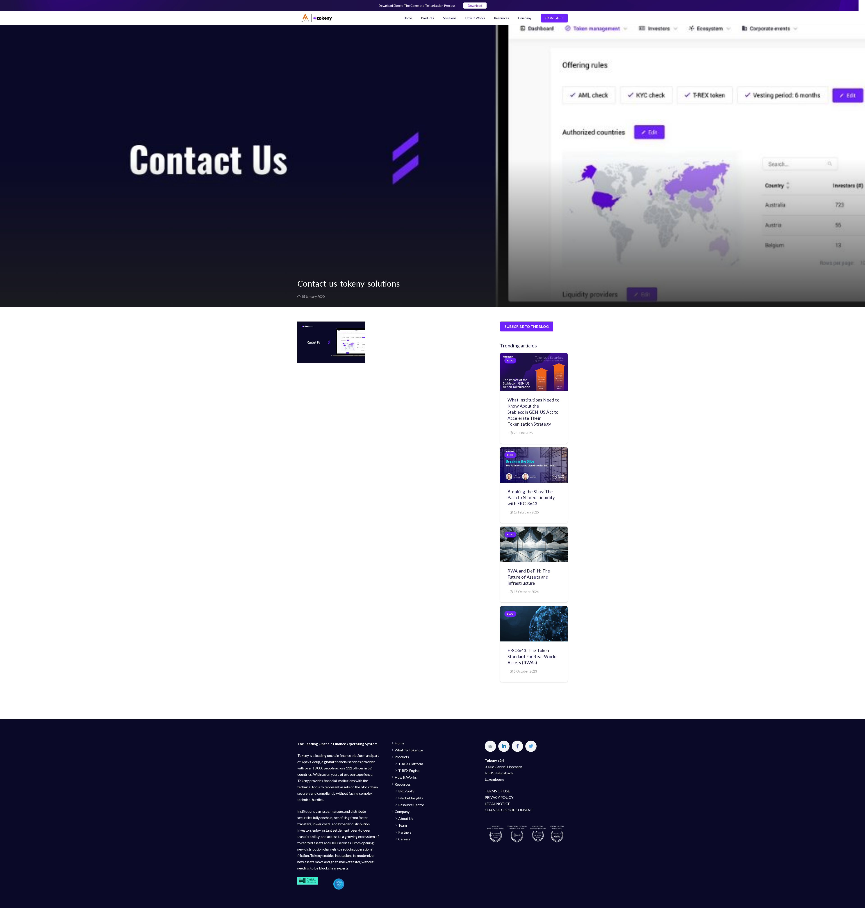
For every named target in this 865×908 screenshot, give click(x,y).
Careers (404, 839)
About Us (405, 818)
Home (399, 743)
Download (475, 5)
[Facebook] (517, 746)
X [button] (860, 4)
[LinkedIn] (504, 746)
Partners (405, 832)
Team (402, 825)
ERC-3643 (406, 791)
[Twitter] (531, 746)
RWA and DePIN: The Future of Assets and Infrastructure (529, 577)
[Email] (490, 746)
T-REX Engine (408, 770)
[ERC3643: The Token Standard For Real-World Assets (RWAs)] (534, 623)
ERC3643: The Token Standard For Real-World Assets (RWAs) (532, 656)
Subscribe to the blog (527, 326)
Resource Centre (411, 805)
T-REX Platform (410, 764)
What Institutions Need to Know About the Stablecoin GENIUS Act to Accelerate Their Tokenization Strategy (534, 412)
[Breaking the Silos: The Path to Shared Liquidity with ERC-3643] (534, 465)
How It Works (406, 777)
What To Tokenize (409, 750)
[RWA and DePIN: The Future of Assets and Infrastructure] (534, 544)
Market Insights (410, 798)
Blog (510, 360)
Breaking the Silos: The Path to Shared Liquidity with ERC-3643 (531, 497)
